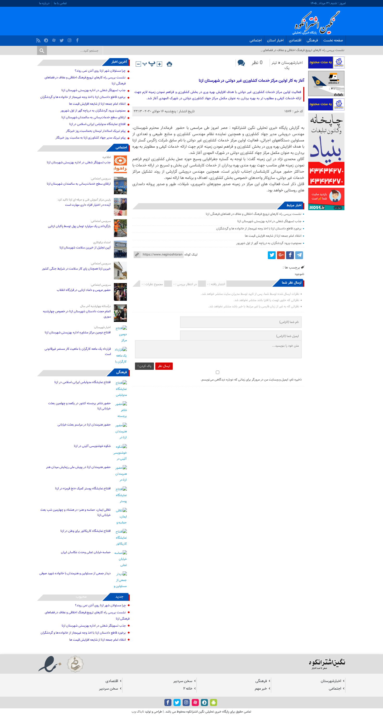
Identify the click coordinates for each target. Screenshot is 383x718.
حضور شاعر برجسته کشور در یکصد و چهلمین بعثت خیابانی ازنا (79, 406)
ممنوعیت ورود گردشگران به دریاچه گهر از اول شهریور (268, 243)
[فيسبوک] (78, 39)
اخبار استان (275, 40)
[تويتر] (62, 39)
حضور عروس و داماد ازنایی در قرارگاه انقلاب (84, 290)
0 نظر (257, 63)
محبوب (81, 597)
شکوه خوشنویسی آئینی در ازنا (92, 446)
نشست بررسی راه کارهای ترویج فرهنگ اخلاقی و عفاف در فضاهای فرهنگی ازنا (253, 214)
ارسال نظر (164, 366)
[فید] (39, 39)
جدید (119, 597)
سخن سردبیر (182, 681)
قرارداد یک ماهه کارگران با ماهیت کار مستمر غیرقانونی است (78, 352)
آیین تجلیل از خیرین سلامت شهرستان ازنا (85, 247)
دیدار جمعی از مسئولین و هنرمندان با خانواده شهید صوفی (75, 573)
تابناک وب (138, 711)
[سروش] (47, 39)
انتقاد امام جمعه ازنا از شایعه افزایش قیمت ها (273, 236)
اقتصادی (295, 40)
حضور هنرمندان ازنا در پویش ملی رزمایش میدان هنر (78, 467)
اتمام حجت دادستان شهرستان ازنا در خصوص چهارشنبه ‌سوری (77, 314)
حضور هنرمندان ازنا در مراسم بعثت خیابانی (84, 424)
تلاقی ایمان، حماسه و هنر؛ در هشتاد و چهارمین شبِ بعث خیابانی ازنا (75, 512)
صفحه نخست (333, 40)
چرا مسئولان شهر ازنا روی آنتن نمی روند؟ (100, 70)
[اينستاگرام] (70, 39)
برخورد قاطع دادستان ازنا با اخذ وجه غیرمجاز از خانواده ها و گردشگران (258, 228)
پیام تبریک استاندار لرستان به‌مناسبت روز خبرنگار (96, 131)
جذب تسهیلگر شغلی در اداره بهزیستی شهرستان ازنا (269, 221)
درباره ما (44, 3)
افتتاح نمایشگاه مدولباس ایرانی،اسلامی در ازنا (97, 124)
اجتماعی (256, 40)
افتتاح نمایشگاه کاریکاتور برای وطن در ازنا (85, 531)
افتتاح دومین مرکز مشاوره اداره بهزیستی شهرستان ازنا (78, 332)
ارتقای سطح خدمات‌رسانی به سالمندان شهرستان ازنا (93, 117)
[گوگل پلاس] (281, 255)
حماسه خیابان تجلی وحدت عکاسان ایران (85, 552)
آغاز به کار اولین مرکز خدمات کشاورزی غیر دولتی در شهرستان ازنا (251, 81)
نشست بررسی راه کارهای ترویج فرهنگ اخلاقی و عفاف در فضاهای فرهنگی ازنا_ (295, 50)
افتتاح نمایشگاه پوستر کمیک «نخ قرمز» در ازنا (83, 488)
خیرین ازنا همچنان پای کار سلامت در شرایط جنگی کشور (76, 268)
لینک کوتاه (190, 254)
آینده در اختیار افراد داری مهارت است (88, 205)
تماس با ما (60, 3)
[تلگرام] (299, 255)
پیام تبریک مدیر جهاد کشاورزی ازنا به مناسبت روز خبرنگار (90, 137)
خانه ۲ (187, 689)
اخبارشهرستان (292, 63)
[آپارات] (54, 39)
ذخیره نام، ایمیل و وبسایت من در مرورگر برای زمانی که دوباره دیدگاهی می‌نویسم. (251, 379)
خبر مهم (261, 689)
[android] (213, 702)
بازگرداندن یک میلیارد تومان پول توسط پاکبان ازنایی (79, 226)
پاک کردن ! (144, 366)
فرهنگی (312, 40)
